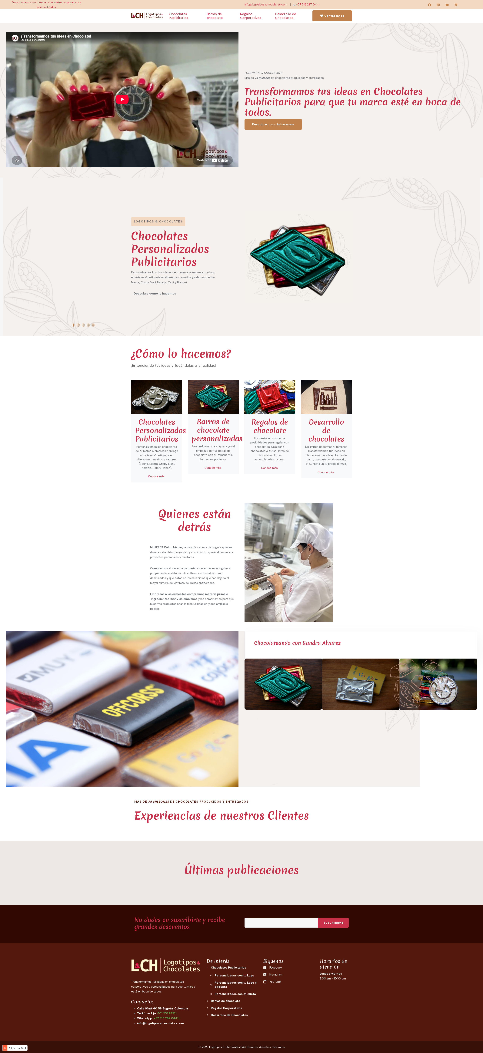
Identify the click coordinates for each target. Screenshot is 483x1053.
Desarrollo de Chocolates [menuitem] (229, 1015)
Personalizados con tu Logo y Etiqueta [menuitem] (236, 985)
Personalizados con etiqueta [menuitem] (235, 994)
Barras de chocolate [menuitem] (225, 1001)
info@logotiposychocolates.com (266, 4)
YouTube (275, 982)
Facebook (275, 967)
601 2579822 (166, 1013)
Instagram (275, 974)
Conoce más (156, 476)
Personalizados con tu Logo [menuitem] (234, 975)
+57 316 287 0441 (307, 4)
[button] (73, 325)
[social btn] (429, 4)
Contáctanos (334, 16)
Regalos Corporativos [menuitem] (226, 1008)
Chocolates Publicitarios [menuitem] (228, 967)
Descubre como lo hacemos (273, 124)
